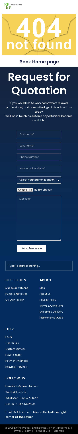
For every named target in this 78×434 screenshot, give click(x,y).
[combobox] (39, 266)
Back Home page (39, 62)
